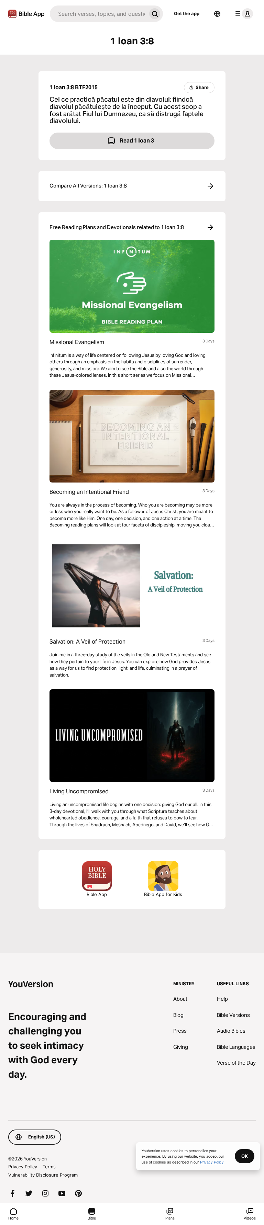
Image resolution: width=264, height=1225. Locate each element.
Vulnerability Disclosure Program (43, 1175)
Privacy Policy (22, 1166)
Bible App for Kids (163, 894)
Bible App (97, 894)
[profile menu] (243, 14)
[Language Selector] (217, 14)
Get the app (186, 13)
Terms (49, 1166)
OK (244, 1156)
